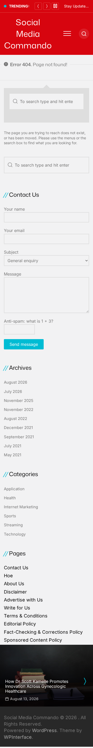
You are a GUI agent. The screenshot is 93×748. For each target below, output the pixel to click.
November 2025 (18, 400)
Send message (24, 344)
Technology (15, 534)
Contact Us (16, 567)
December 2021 (18, 427)
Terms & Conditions (26, 615)
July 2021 (12, 445)
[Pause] (55, 6)
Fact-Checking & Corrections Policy (43, 632)
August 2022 (15, 418)
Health (10, 497)
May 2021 (12, 454)
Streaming (13, 524)
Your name (14, 209)
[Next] (46, 6)
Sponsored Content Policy (33, 640)
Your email (14, 230)
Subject (11, 252)
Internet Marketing (21, 506)
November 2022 (18, 409)
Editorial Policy (20, 623)
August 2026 (15, 382)
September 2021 (19, 436)
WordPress (44, 730)
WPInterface (18, 737)
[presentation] (84, 681)
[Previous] (38, 6)
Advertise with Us (23, 600)
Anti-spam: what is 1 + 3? (28, 321)
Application (14, 488)
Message (12, 274)
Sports (10, 515)
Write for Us (17, 608)
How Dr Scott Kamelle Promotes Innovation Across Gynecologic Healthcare (36, 686)
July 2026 (13, 391)
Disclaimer (15, 592)
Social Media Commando (28, 33)
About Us (14, 583)
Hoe (8, 575)
